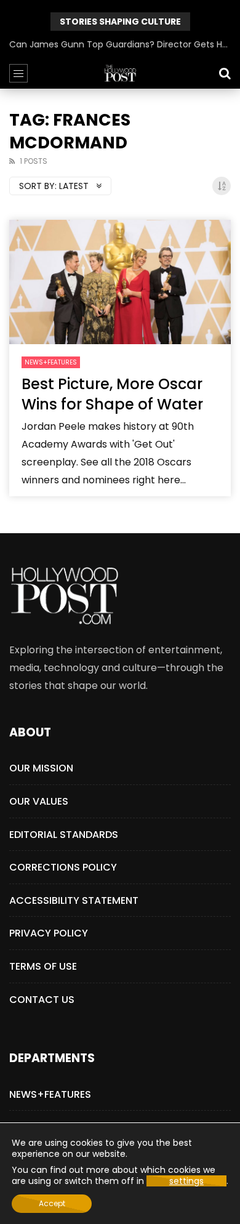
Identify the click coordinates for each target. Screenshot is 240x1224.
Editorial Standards (63, 834)
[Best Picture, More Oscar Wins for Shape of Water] (120, 282)
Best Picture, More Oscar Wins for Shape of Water (112, 394)
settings (186, 1180)
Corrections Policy (63, 867)
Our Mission (41, 768)
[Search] (224, 73)
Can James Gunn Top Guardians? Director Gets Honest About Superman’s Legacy (120, 44)
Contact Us (41, 999)
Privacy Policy (48, 933)
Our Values (38, 801)
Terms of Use (43, 966)
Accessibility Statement (73, 900)
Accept (52, 1203)
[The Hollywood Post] (120, 73)
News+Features (51, 362)
